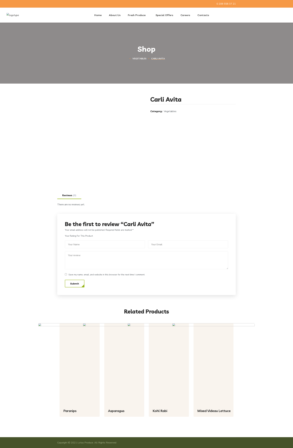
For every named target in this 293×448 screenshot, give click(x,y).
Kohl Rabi (160, 411)
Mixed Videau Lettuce (214, 411)
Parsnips (69, 411)
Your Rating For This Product (79, 235)
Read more (92, 419)
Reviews (69, 195)
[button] (285, 15)
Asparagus (116, 411)
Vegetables (139, 58)
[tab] (69, 195)
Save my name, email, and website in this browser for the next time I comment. (107, 274)
